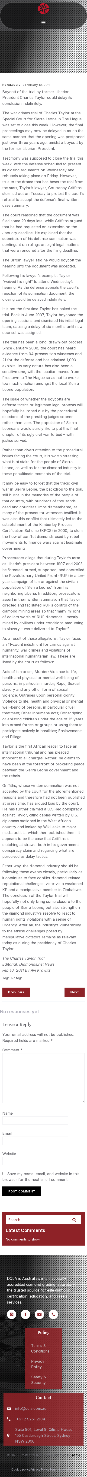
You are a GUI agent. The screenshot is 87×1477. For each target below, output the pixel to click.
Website (9, 1153)
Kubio (76, 1455)
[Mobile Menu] (44, 22)
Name (7, 1113)
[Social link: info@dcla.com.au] (42, 1314)
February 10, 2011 (37, 85)
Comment (12, 1050)
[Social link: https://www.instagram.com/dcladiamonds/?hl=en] (14, 1314)
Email (7, 1133)
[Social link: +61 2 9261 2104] (56, 1314)
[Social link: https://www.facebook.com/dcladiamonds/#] (28, 1314)
